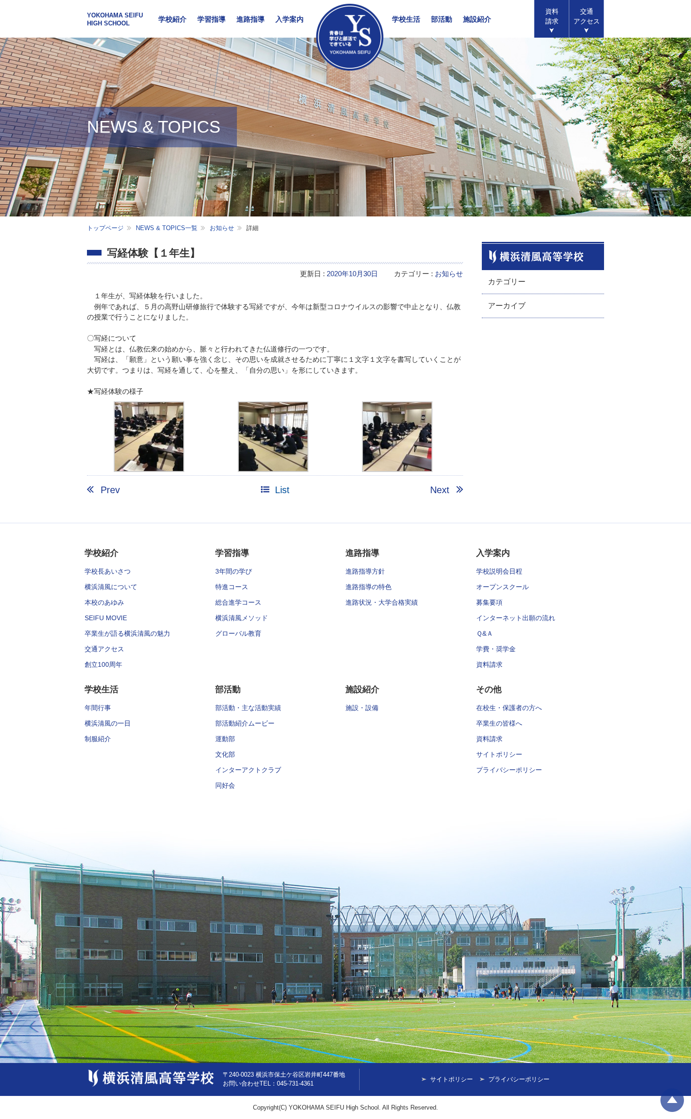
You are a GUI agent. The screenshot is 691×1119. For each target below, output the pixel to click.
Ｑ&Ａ (484, 633)
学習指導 (211, 19)
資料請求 (551, 16)
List (282, 490)
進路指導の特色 (369, 587)
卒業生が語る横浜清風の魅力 (127, 633)
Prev (110, 490)
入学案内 (289, 19)
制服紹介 (98, 739)
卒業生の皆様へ (499, 723)
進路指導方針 (365, 571)
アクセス (586, 16)
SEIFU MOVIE (106, 618)
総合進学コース (238, 602)
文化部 (225, 754)
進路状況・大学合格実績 (382, 602)
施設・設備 (362, 707)
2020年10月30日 (352, 274)
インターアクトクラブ (248, 770)
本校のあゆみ (104, 602)
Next (439, 490)
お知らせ (222, 228)
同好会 (225, 785)
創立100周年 (103, 664)
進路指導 (250, 19)
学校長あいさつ (108, 571)
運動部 (225, 739)
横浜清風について (111, 587)
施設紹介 (477, 19)
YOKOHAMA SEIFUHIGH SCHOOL (115, 19)
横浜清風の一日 (108, 723)
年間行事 (98, 707)
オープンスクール (502, 587)
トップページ (105, 228)
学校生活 (406, 19)
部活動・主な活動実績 (248, 707)
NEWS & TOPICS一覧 (166, 228)
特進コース (231, 587)
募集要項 (489, 602)
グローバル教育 (238, 633)
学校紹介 (172, 19)
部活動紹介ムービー (245, 723)
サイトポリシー (499, 754)
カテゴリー (507, 282)
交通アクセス (104, 649)
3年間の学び (233, 571)
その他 (489, 689)
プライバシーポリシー (509, 770)
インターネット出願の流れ (515, 618)
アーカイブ (507, 306)
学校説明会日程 (499, 571)
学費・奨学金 (496, 649)
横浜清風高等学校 (350, 37)
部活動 (441, 19)
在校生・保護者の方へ (509, 707)
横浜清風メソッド (241, 618)
